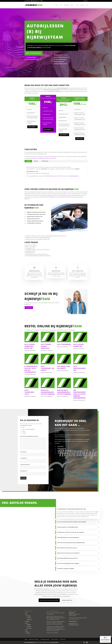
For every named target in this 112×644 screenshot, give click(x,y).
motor (57, 619)
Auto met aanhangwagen (28, 429)
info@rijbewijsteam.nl (74, 176)
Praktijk (36, 161)
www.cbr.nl (32, 169)
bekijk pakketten (67, 600)
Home (56, 5)
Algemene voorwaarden (34, 639)
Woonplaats (23, 471)
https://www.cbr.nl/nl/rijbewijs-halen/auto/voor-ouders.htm (43, 158)
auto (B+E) (53, 619)
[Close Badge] (110, 636)
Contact (82, 5)
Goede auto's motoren (63, 453)
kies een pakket (31, 57)
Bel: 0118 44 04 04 (33, 53)
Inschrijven (29, 307)
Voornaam (23, 452)
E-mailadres (23, 458)
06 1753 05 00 (59, 176)
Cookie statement (54, 639)
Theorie (28, 161)
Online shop (29, 619)
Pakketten (29, 616)
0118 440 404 (47, 176)
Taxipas (24, 433)
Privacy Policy (62, 639)
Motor (72, 5)
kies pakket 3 (64, 135)
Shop (77, 5)
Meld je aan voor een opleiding (49, 600)
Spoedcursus (45, 161)
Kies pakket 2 (48, 129)
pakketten (51, 45)
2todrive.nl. (26, 198)
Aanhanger (66, 5)
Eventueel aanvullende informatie (29, 436)
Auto (60, 5)
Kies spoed (79, 138)
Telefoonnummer (25, 464)
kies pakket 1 (32, 127)
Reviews (28, 633)
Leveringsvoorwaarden (44, 639)
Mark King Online (54, 642)
